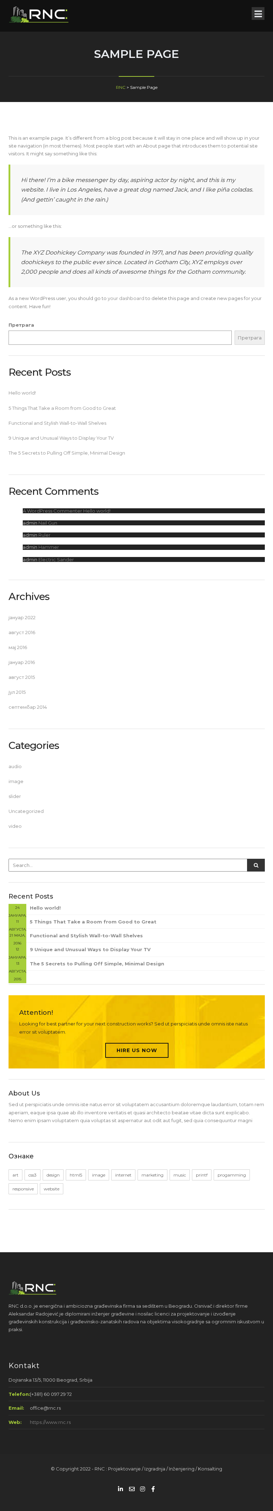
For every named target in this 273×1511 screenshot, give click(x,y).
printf (202, 1175)
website (51, 1188)
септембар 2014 (28, 707)
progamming (232, 1175)
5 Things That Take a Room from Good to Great (62, 408)
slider (15, 796)
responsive (23, 1188)
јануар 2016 (22, 662)
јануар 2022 (22, 617)
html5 (76, 1175)
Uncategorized (26, 811)
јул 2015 (17, 692)
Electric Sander (56, 559)
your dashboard (126, 298)
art (15, 1175)
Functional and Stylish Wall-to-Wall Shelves (57, 423)
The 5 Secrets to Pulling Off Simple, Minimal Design (67, 453)
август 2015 (22, 677)
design (53, 1175)
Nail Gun (47, 523)
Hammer (48, 547)
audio (15, 766)
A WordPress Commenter (52, 511)
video (15, 826)
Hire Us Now (137, 1050)
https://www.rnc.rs (50, 1422)
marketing (152, 1175)
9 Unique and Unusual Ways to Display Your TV (61, 438)
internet (123, 1175)
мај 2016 (18, 647)
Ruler (44, 535)
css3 (32, 1175)
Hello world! (22, 393)
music (179, 1175)
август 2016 (22, 632)
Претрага (21, 325)
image (16, 781)
